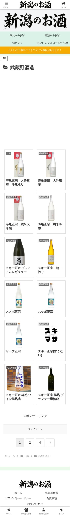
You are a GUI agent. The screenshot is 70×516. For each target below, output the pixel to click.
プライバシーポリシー (18, 498)
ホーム (18, 492)
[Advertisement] (32, 109)
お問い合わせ (35, 503)
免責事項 (51, 498)
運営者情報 (51, 492)
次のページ (35, 428)
